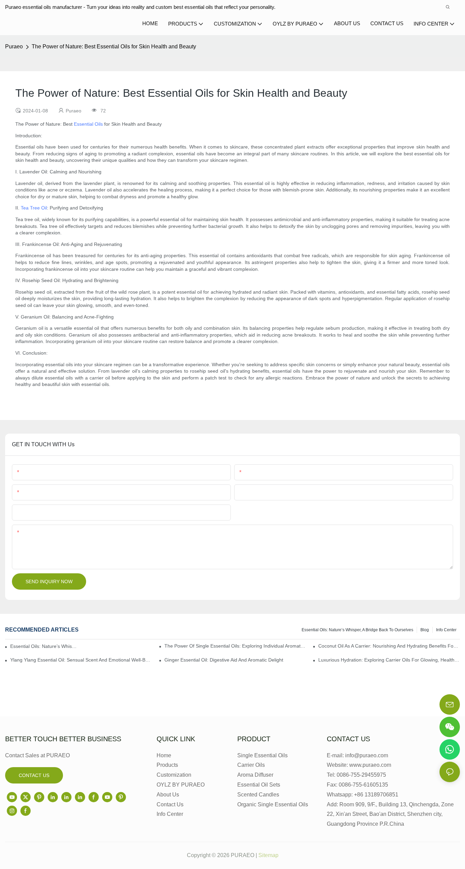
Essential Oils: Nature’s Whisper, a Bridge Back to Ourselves (357, 629)
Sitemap (268, 855)
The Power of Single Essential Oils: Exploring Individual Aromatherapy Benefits (235, 646)
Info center (446, 629)
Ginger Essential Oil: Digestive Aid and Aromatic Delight (223, 660)
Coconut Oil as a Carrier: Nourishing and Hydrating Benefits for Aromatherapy (389, 646)
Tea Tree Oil (34, 208)
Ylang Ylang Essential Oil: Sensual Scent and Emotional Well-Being (81, 660)
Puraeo (14, 46)
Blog (424, 629)
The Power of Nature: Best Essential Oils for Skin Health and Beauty (114, 46)
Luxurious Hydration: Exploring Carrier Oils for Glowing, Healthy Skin (389, 660)
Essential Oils (88, 124)
